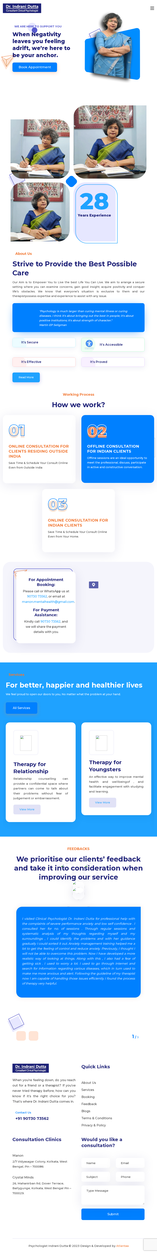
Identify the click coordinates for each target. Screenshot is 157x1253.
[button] (21, 1036)
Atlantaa (122, 1246)
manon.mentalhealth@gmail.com (48, 602)
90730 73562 (37, 596)
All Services (21, 708)
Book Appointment (35, 67)
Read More (26, 377)
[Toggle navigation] (152, 8)
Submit (113, 1214)
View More (27, 809)
